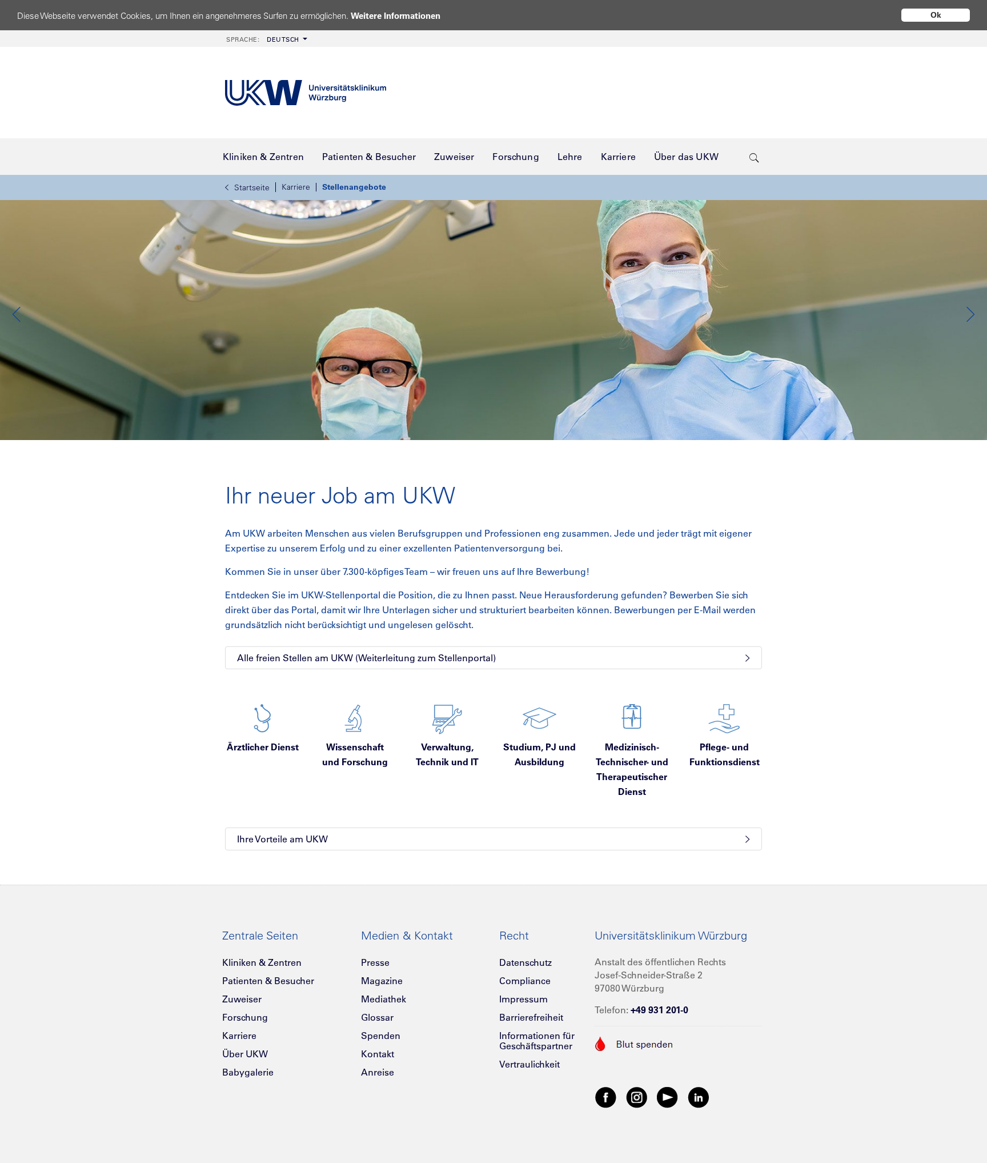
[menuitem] (265, 38)
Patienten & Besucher (268, 980)
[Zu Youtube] (667, 1096)
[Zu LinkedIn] (698, 1096)
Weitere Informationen (395, 15)
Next (969, 314)
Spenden (380, 1035)
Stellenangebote (354, 187)
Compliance (525, 980)
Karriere (296, 187)
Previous (17, 314)
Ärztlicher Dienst (263, 747)
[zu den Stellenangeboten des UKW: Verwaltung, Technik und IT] (447, 717)
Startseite (252, 187)
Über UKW (245, 1054)
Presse (375, 962)
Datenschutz (525, 962)
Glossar (377, 1017)
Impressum (523, 999)
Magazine (382, 980)
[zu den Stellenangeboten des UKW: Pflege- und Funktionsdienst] (724, 717)
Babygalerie (248, 1072)
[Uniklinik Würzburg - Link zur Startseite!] (305, 93)
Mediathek (383, 999)
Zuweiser (242, 999)
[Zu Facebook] (606, 1096)
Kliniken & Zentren (262, 962)
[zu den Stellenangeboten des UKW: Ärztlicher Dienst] (263, 717)
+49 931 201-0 (659, 1010)
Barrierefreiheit (531, 1017)
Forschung (245, 1017)
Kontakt (377, 1054)
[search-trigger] (754, 156)
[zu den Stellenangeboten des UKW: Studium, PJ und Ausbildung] (539, 717)
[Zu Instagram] (636, 1096)
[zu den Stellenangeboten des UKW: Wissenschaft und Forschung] (355, 717)
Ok (935, 15)
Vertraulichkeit (529, 1064)
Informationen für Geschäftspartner (537, 1041)
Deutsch (262, 39)
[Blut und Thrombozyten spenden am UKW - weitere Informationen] (634, 1042)
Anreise (377, 1072)
